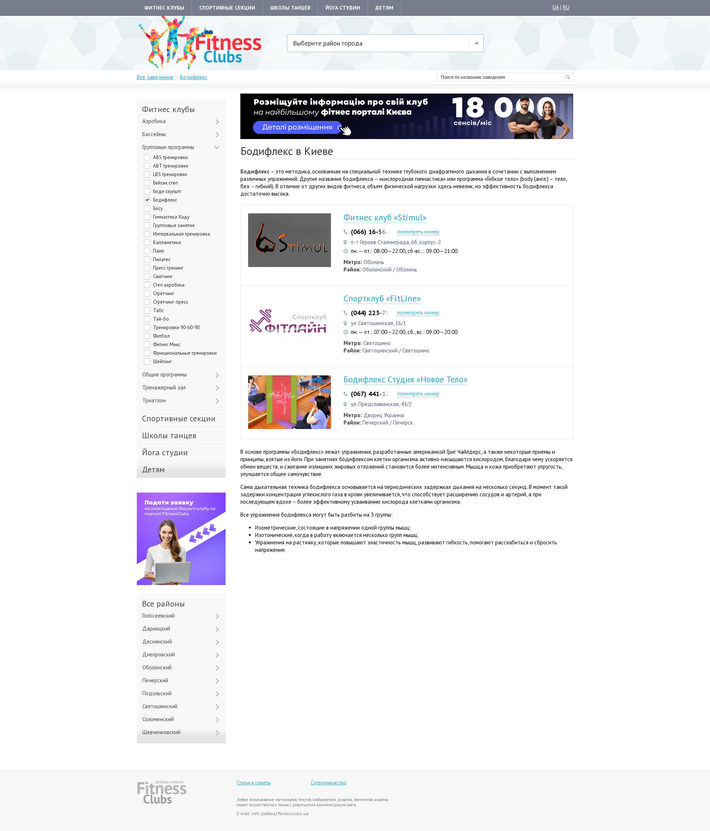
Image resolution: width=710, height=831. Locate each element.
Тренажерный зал (164, 387)
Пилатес (161, 259)
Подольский (157, 693)
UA (555, 7)
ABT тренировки (170, 166)
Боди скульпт (167, 191)
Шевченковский (161, 732)
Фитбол (161, 336)
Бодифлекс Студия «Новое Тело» (405, 379)
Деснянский (157, 641)
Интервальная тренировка (181, 234)
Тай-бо (161, 319)
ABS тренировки (170, 157)
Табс (158, 310)
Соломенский (158, 719)
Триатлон (154, 400)
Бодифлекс (165, 200)
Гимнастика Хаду (171, 217)
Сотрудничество (328, 783)
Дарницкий (156, 628)
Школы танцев (290, 7)
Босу (158, 208)
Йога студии (342, 7)
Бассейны (154, 134)
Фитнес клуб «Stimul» (385, 217)
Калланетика (167, 242)
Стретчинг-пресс (170, 302)
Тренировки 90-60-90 (176, 327)
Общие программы (164, 374)
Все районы (163, 604)
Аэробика (154, 121)
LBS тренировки (170, 174)
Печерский (155, 680)
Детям (384, 7)
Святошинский (160, 706)
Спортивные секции (227, 7)
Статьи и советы (254, 783)
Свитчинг (163, 276)
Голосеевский (158, 615)
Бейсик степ (165, 183)
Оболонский (157, 667)
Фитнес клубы (164, 7)
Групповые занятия (174, 225)
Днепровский (158, 654)
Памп (158, 251)
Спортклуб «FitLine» (382, 298)
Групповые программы (168, 147)
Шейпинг (162, 361)
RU (566, 7)
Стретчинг (163, 293)
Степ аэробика (169, 285)
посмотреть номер (418, 231)
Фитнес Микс (166, 344)
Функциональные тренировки (185, 353)
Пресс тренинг (168, 268)
